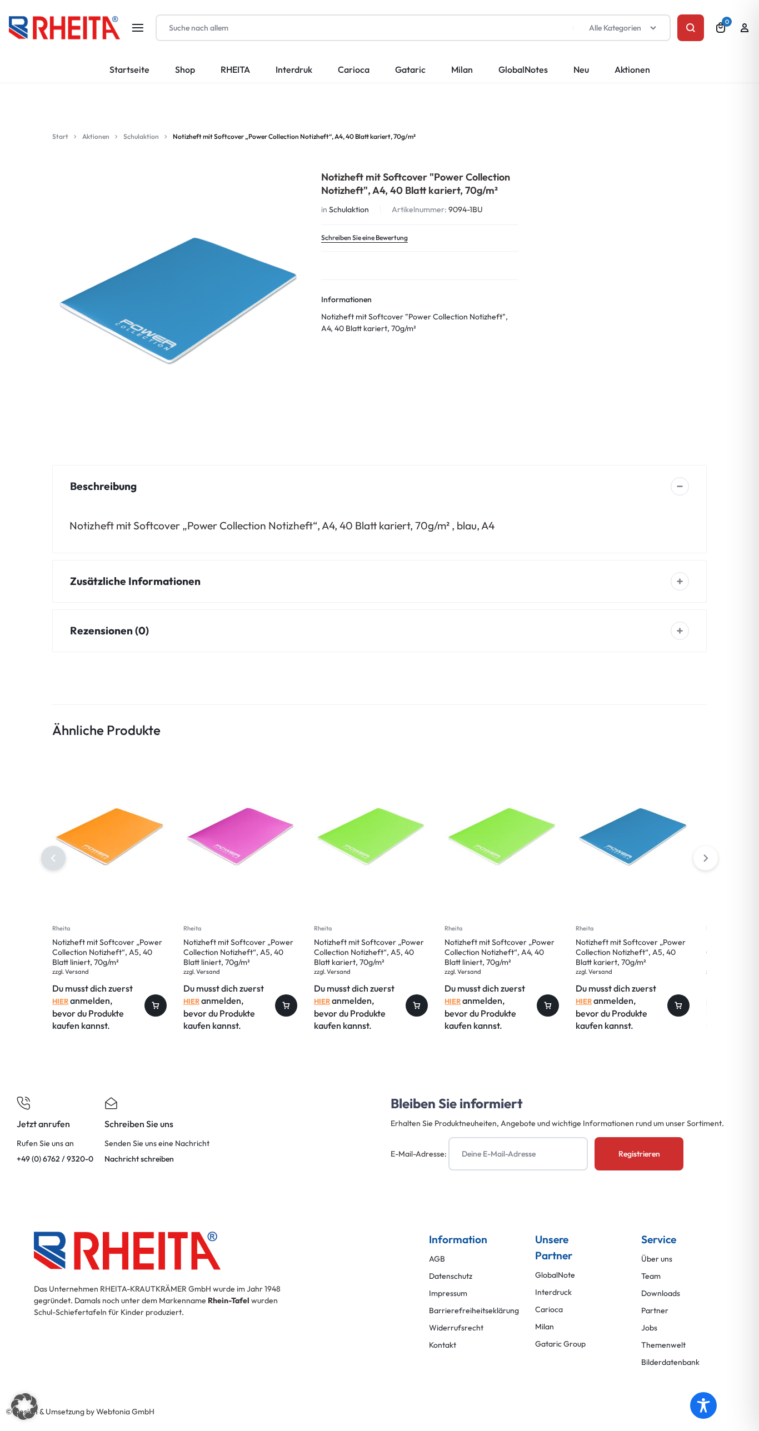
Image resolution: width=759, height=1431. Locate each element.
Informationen (346, 299)
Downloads (660, 1293)
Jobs (649, 1328)
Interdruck (553, 1292)
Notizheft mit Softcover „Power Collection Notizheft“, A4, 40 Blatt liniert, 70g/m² (500, 952)
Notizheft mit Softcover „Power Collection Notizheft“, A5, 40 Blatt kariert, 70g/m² (369, 952)
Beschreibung (103, 486)
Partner (654, 1310)
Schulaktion (141, 136)
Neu (581, 69)
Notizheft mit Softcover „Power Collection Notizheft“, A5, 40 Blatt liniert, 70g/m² (107, 952)
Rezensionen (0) (109, 630)
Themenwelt (663, 1345)
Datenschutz (450, 1276)
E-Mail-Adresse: (419, 1154)
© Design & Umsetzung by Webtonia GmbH (80, 1412)
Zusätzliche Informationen (135, 581)
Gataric (410, 69)
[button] (705, 858)
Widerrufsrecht (456, 1328)
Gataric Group (560, 1344)
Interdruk (294, 69)
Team (651, 1276)
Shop (185, 69)
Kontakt (442, 1345)
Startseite (129, 69)
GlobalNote (555, 1275)
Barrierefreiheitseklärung (474, 1310)
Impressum (448, 1293)
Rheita (61, 928)
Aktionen (632, 69)
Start (60, 136)
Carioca (353, 69)
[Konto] (744, 28)
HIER (60, 1001)
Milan (462, 69)
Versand (77, 971)
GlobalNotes (523, 69)
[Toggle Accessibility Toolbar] (703, 1405)
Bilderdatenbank (670, 1362)
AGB (437, 1259)
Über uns (656, 1259)
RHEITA (235, 69)
